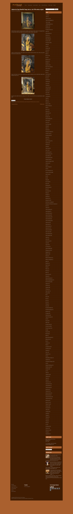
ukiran (46, 422)
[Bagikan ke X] (13, 100)
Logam (47, 244)
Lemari (47, 239)
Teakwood (47, 376)
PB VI (46, 298)
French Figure (48, 124)
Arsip (39, 5)
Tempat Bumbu (48, 385)
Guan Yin (47, 150)
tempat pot (47, 400)
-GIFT (46, 16)
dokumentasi (48, 113)
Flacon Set (47, 120)
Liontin (47, 242)
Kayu (46, 183)
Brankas (47, 70)
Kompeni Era (48, 200)
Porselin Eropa (48, 328)
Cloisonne (47, 94)
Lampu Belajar (48, 211)
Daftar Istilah (50, 5)
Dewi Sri (47, 109)
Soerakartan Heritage (49, 361)
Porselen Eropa (48, 324)
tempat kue (47, 389)
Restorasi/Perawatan (49, 337)
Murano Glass (48, 274)
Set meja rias (48, 348)
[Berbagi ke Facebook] (14, 100)
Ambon (47, 31)
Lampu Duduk (48, 218)
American (47, 35)
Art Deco (47, 40)
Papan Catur (47, 291)
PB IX (46, 296)
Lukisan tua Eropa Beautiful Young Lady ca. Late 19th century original (27, 9)
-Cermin (47, 14)
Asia (46, 46)
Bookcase (47, 61)
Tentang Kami (30, 5)
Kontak (54, 5)
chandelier (47, 88)
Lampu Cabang (48, 215)
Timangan (47, 411)
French (47, 122)
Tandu (47, 372)
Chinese (47, 90)
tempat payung (48, 394)
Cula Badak (47, 96)
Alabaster (47, 25)
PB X (46, 302)
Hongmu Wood (48, 159)
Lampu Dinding (48, 216)
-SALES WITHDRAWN (49, 20)
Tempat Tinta (48, 404)
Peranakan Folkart (48, 307)
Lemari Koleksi (35, 5)
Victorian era (48, 430)
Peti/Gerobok (48, 315)
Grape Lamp (48, 148)
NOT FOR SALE (31, 101)
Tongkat (47, 415)
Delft (46, 107)
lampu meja (47, 231)
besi (46, 57)
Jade (46, 168)
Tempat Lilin (47, 391)
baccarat (47, 50)
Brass (46, 72)
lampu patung (48, 235)
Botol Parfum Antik (49, 66)
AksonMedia (19, 498)
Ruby (46, 344)
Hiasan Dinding (17, 101)
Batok (46, 53)
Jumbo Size (47, 174)
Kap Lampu (47, 181)
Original (47, 287)
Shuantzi (47, 350)
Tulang (47, 420)
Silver (46, 352)
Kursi (46, 205)
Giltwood (47, 144)
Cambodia (47, 81)
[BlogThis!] (12, 100)
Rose (46, 341)
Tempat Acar (48, 381)
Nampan (47, 276)
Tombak (47, 413)
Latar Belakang (13, 485)
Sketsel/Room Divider (49, 357)
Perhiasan (47, 311)
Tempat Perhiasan (48, 396)
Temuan (47, 405)
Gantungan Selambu (49, 131)
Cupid (46, 98)
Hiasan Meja (47, 155)
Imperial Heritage (48, 161)
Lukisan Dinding (26, 101)
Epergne (47, 116)
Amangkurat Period (49, 29)
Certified (47, 85)
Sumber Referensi (44, 5)
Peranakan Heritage (49, 309)
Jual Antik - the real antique (21, 497)
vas (46, 424)
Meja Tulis (47, 265)
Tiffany (47, 409)
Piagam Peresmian (48, 316)
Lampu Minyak (48, 233)
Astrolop (47, 48)
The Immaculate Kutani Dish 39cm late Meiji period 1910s (55, 455)
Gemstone (47, 142)
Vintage (47, 431)
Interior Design (48, 166)
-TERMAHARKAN (48, 24)
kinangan (47, 194)
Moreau (47, 270)
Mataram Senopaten (49, 259)
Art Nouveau (48, 42)
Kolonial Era (47, 198)
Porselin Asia (48, 326)
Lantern (47, 237)
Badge (47, 51)
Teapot (47, 378)
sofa (46, 363)
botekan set (47, 64)
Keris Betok (47, 190)
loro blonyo (47, 246)
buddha (47, 79)
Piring (46, 320)
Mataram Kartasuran (49, 257)
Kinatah (47, 196)
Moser (47, 272)
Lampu (47, 207)
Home (26, 5)
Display (47, 111)
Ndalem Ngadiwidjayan (49, 279)
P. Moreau (47, 289)
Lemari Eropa (48, 240)
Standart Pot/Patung (49, 365)
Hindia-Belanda (22, 101)
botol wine (47, 68)
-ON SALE (47, 18)
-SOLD (47, 22)
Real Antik (47, 333)
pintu (46, 318)
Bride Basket (48, 74)
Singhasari (47, 354)
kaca (46, 176)
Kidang (47, 192)
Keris (46, 189)
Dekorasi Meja (48, 105)
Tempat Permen (48, 398)
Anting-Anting (48, 38)
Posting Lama (42, 104)
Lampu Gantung (48, 209)
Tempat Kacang (48, 387)
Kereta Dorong (48, 187)
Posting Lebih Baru (15, 104)
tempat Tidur (48, 402)
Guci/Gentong (48, 152)
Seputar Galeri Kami (14, 487)
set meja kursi (48, 346)
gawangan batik (48, 135)
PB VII (47, 300)
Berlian (47, 55)
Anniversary (47, 37)
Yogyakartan (47, 433)
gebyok (47, 137)
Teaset (47, 380)
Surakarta (47, 368)
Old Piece (47, 285)
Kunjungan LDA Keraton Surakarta (51, 203)
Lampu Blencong (48, 213)
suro (46, 370)
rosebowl (47, 342)
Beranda (12, 484)
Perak (46, 305)
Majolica (47, 253)
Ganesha (47, 129)
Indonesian (47, 163)
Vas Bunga (47, 426)
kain (46, 177)
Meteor (47, 268)
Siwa (46, 355)
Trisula (47, 418)
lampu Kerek (48, 224)
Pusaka (47, 331)
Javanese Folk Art (48, 172)
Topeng (47, 417)
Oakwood (47, 283)
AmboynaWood (48, 33)
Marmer (47, 255)
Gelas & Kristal (48, 140)
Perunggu (47, 313)
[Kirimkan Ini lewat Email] (11, 100)
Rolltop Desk (48, 339)
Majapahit (47, 252)
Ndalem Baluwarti (48, 278)
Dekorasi (47, 103)
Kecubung (47, 185)
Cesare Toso (48, 87)
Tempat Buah (48, 383)
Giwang (47, 146)
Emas (46, 114)
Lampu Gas (47, 222)
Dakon (47, 100)
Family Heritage (48, 118)
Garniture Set (48, 133)
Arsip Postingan (13, 488)
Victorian (47, 428)
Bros (46, 77)
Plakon (47, 322)
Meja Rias (47, 263)
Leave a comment (36, 101)
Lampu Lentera (48, 226)
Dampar (47, 101)
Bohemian (47, 59)
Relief (46, 335)
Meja (46, 261)
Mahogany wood (48, 250)
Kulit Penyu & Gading (49, 202)
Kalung (47, 179)
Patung (47, 292)
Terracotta (47, 407)
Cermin (47, 83)
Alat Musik (47, 27)
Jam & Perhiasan (48, 170)
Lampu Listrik (48, 229)
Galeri (47, 127)
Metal (46, 266)
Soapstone (47, 359)
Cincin (46, 92)
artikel (47, 44)
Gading (47, 126)
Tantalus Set (48, 374)
